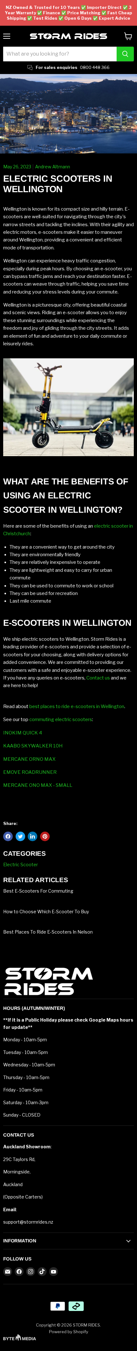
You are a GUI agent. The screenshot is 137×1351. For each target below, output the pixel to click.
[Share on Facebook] (8, 836)
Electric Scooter (20, 864)
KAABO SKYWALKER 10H (33, 746)
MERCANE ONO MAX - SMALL (37, 785)
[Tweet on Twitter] (20, 836)
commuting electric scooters (60, 719)
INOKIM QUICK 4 (22, 733)
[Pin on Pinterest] (45, 836)
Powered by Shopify (68, 1331)
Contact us (98, 678)
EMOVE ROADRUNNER (30, 772)
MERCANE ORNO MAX (29, 759)
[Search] (125, 54)
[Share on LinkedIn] (32, 836)
